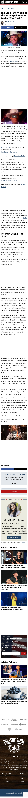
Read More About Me (14, 537)
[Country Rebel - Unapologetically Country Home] (10, 2)
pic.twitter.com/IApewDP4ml (9, 180)
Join (24, 653)
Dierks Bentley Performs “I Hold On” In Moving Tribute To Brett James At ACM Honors (14, 681)
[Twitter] (20, 756)
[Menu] (26, 2)
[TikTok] (10, 756)
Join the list (14, 491)
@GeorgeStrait (5, 147)
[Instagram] (17, 756)
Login (21, 783)
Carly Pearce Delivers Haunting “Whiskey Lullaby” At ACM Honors (12, 608)
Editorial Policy (8, 793)
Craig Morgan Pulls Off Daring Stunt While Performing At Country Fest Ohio (13, 566)
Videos (6, 778)
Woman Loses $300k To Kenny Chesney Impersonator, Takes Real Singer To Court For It (14, 587)
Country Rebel (6, 773)
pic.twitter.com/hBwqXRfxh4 (9, 152)
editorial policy (22, 542)
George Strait (10, 8)
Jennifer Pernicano (10, 21)
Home (2, 8)
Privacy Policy (14, 793)
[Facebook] (7, 756)
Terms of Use (20, 793)
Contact (21, 778)
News (6, 776)
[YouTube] (14, 756)
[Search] (23, 2)
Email (14, 483)
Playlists (7, 781)
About (21, 776)
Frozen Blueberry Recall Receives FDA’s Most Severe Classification (14, 702)
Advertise (21, 781)
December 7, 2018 (19, 156)
